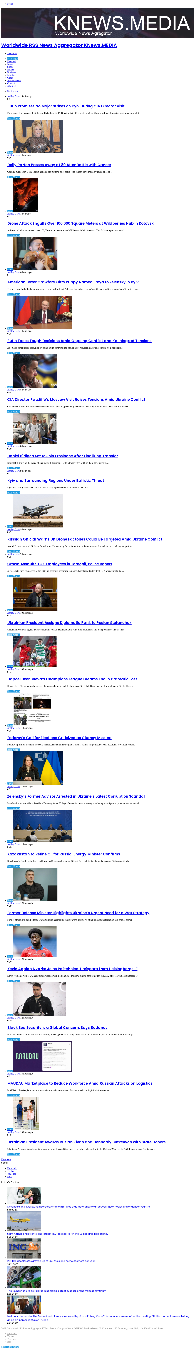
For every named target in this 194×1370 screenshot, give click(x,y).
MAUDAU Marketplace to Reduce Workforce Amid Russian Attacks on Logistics (79, 1083)
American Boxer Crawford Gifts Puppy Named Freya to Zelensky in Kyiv (73, 282)
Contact (11, 83)
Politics (10, 69)
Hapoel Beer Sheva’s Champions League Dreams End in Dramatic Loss (72, 679)
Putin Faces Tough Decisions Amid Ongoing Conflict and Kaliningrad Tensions (79, 340)
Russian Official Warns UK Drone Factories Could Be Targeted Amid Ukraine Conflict (84, 539)
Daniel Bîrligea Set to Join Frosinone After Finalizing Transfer (62, 455)
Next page (6, 1159)
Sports (10, 67)
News (10, 64)
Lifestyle (11, 75)
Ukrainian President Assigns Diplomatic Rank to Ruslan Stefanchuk (69, 622)
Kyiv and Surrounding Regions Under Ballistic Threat (55, 480)
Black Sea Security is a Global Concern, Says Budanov (57, 1027)
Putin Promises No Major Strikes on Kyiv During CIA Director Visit (66, 106)
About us (11, 86)
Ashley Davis (13, 96)
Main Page (12, 58)
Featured (11, 61)
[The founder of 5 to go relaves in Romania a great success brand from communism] (24, 1287)
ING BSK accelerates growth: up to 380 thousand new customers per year (51, 1261)
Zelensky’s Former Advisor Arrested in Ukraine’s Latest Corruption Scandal (76, 796)
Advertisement (14, 80)
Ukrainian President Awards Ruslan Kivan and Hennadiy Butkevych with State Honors (86, 1142)
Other (10, 77)
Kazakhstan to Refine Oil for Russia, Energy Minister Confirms (63, 854)
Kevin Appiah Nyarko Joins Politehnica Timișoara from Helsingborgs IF (72, 968)
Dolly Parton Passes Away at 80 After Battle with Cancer (59, 164)
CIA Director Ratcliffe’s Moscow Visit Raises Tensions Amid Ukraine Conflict (76, 399)
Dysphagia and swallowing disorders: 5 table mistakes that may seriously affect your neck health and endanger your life (78, 1206)
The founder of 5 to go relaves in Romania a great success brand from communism (56, 1291)
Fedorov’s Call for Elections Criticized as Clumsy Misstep (59, 737)
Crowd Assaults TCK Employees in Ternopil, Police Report (59, 563)
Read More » (13, 118)
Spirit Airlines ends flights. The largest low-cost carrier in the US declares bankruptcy (57, 1234)
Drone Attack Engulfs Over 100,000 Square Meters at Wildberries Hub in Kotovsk (80, 223)
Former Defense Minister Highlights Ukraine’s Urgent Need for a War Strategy (78, 912)
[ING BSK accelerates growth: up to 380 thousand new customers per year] (24, 1257)
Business (11, 72)
